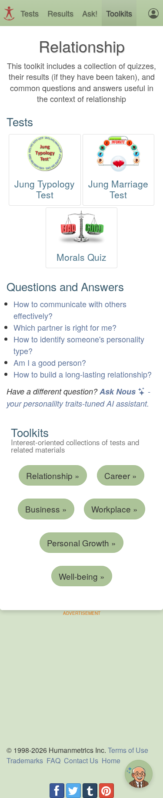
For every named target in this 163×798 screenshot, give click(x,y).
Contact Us (81, 760)
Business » (46, 509)
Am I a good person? (49, 362)
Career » (120, 475)
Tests (29, 13)
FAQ (53, 760)
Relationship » (53, 475)
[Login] (153, 13)
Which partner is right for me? (64, 327)
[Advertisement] (82, 677)
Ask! (89, 13)
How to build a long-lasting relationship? (82, 374)
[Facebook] (57, 790)
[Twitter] (73, 790)
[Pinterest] (106, 790)
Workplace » (114, 509)
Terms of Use (128, 750)
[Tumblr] (90, 790)
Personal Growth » (81, 542)
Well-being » (82, 576)
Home (111, 760)
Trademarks (25, 760)
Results (60, 13)
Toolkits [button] (119, 13)
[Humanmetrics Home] (11, 12)
